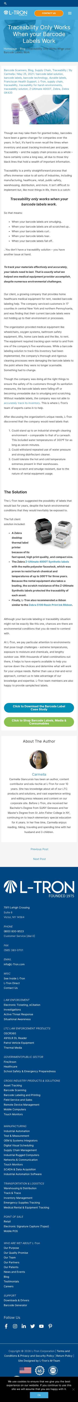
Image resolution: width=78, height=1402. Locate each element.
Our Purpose (11, 1247)
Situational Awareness (17, 1019)
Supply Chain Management (20, 1150)
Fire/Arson (10, 1061)
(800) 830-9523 (14, 931)
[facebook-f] (8, 1326)
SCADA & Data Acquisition (20, 1169)
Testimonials (11, 1281)
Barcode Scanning (15, 1090)
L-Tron (42, 81)
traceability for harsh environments (40, 85)
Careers (8, 1286)
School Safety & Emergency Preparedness (30, 1071)
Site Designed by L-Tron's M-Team (39, 1360)
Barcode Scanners (15, 70)
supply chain (55, 81)
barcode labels (13, 77)
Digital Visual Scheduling (19, 1145)
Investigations (12, 1009)
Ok (39, 1395)
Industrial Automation (17, 1131)
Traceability (59, 70)
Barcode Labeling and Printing (22, 1095)
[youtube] (43, 1326)
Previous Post (39, 849)
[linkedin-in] (25, 1326)
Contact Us (11, 987)
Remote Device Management (21, 1104)
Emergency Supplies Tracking (22, 1202)
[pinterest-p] (51, 1326)
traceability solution (16, 88)
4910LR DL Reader (15, 1038)
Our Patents (11, 1267)
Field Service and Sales (18, 1099)
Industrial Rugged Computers (21, 1155)
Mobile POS (11, 1231)
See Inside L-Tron (14, 978)
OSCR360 (10, 1033)
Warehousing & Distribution (20, 1188)
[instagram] (17, 1326)
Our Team (10, 1257)
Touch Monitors (13, 1114)
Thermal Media (13, 1047)
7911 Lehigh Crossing (17, 907)
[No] (73, 1389)
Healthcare (10, 1066)
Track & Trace (12, 1192)
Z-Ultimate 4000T (40, 88)
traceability (11, 85)
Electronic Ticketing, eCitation (22, 1004)
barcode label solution (49, 73)
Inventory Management (18, 1197)
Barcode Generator (15, 1305)
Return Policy (64, 1355)
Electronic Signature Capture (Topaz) (26, 1226)
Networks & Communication (21, 1159)
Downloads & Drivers (16, 1300)
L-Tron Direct (12, 983)
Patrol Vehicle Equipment (19, 1042)
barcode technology (35, 77)
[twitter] (34, 1326)
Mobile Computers (15, 1109)
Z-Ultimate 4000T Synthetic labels (47, 561)
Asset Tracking (13, 1085)
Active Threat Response (18, 1014)
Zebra (56, 88)
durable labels (57, 77)
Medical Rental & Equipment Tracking (26, 1207)
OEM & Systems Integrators (20, 1140)
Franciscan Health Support (20, 81)
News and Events (14, 1271)
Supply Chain (43, 70)
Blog (22, 48)
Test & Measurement (16, 1135)
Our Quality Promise (16, 1252)
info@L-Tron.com (14, 964)
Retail (7, 1221)
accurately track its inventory (22, 403)
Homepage (10, 48)
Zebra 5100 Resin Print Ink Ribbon (50, 604)
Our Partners (11, 1262)
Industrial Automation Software (23, 1174)
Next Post (39, 859)
